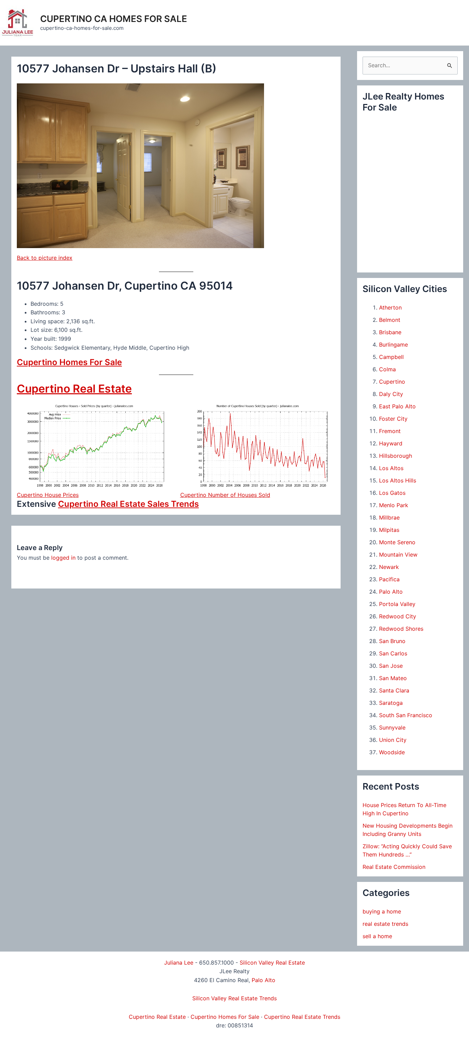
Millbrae (389, 517)
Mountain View (398, 554)
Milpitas (389, 529)
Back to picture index (44, 257)
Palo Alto (391, 591)
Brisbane (390, 332)
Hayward (390, 443)
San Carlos (393, 653)
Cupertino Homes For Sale (69, 362)
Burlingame (393, 344)
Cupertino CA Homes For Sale (113, 18)
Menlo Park (393, 505)
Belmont (389, 319)
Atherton (390, 307)
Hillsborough (395, 455)
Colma (387, 369)
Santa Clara (394, 690)
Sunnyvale (392, 727)
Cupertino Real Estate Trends (302, 1016)
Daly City (391, 394)
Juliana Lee (178, 962)
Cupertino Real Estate (74, 388)
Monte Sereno (397, 542)
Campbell (391, 356)
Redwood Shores (401, 628)
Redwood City (397, 616)
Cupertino (392, 381)
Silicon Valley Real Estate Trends (234, 998)
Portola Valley (397, 604)
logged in (63, 557)
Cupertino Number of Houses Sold (225, 494)
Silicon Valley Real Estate (272, 962)
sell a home (377, 936)
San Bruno (392, 641)
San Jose (391, 665)
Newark (389, 566)
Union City (393, 739)
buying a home (382, 911)
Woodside (392, 752)
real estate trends (385, 923)
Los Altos (391, 468)
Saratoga (391, 702)
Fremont (390, 431)
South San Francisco (405, 715)
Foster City (393, 418)
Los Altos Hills (397, 480)
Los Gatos (392, 492)
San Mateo (393, 678)
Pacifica (389, 579)
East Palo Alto (397, 406)
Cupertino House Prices (48, 494)
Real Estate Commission (394, 866)
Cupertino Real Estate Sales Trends (128, 504)
